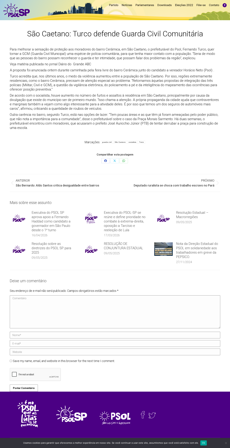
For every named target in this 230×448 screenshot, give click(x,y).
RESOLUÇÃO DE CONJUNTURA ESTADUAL (123, 246)
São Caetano (120, 142)
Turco (141, 142)
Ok (203, 442)
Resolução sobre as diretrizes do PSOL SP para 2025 (51, 248)
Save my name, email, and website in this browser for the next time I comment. (64, 361)
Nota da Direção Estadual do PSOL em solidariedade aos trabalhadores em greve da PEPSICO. (197, 250)
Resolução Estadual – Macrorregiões (192, 215)
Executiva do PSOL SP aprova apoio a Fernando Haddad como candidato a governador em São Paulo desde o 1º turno (51, 221)
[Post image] (19, 218)
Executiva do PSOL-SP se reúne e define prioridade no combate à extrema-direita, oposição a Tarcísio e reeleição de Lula (124, 221)
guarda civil (107, 142)
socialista (132, 142)
